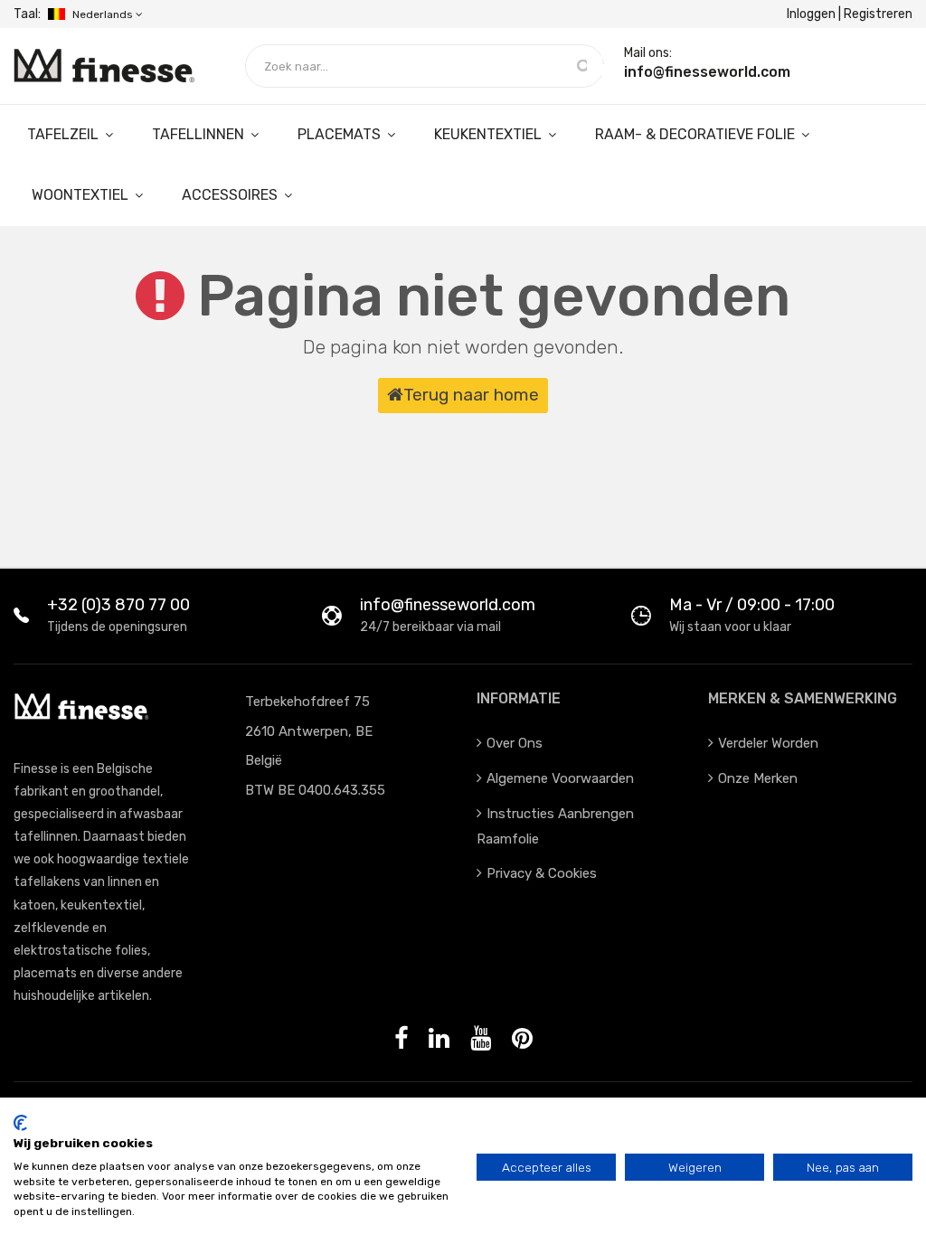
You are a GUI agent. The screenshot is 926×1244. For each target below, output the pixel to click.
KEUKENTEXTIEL (489, 134)
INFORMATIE (519, 698)
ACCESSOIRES (231, 194)
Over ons (515, 743)
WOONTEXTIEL (82, 194)
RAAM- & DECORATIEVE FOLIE (696, 134)
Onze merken (758, 778)
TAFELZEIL (64, 134)
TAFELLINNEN (200, 134)
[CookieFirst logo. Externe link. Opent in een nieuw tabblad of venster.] (20, 1123)
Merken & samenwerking (802, 698)
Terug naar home (471, 394)
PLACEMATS (341, 134)
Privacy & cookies (542, 873)
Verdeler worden (768, 743)
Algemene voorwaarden (560, 778)
